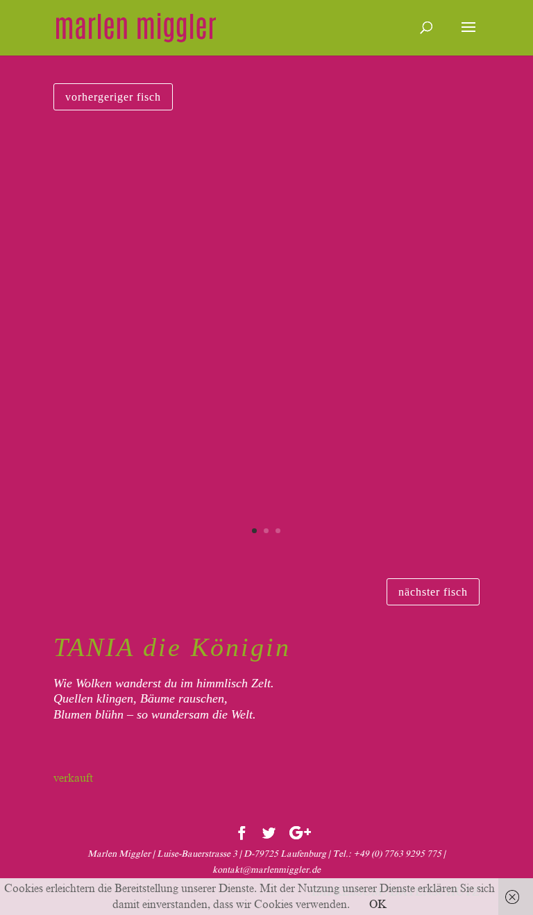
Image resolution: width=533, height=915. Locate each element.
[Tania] (266, 554)
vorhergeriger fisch (113, 97)
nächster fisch (433, 592)
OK (378, 904)
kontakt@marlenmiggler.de (266, 869)
